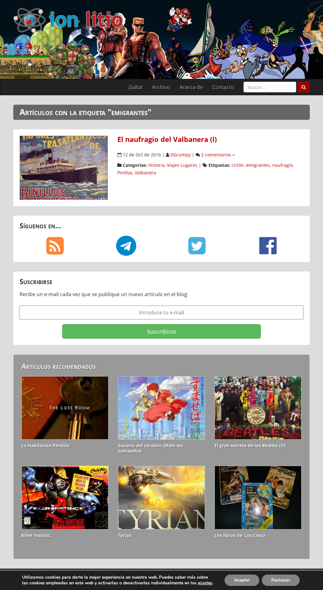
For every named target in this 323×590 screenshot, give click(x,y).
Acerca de (191, 87)
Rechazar (280, 580)
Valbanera (145, 173)
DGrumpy (180, 155)
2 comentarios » (218, 155)
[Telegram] (126, 246)
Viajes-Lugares (182, 165)
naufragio (282, 165)
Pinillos (124, 173)
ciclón (238, 165)
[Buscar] (303, 87)
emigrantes (258, 165)
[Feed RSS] (55, 246)
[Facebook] (267, 246)
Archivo (161, 87)
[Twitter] (197, 246)
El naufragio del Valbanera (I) (167, 139)
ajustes (205, 583)
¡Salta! (135, 87)
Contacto (223, 87)
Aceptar (242, 580)
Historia (156, 165)
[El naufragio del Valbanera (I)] (64, 167)
